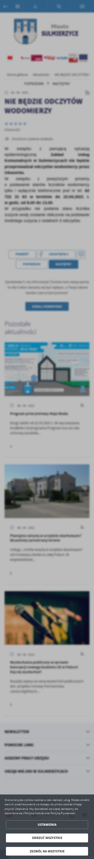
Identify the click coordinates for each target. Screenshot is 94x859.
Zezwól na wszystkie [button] (47, 851)
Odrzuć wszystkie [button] (47, 838)
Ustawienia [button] (47, 824)
